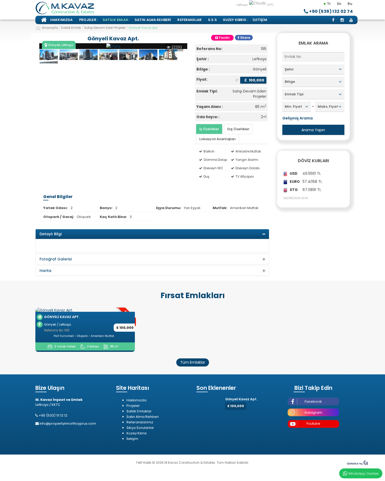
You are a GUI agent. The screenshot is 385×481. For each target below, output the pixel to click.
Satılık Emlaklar (139, 411)
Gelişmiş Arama (297, 118)
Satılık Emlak (115, 19)
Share (244, 37)
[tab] (209, 129)
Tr (329, 3)
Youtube (313, 423)
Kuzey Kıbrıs (234, 19)
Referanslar (189, 19)
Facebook (313, 401)
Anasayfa (43, 20)
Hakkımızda (61, 19)
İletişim (260, 19)
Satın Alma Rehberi (153, 19)
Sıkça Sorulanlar (140, 427)
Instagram (313, 412)
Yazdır (224, 37)
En (339, 3)
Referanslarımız (139, 422)
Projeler (87, 19)
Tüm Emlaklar (192, 362)
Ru (350, 3)
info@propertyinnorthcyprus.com (68, 423)
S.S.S (212, 19)
